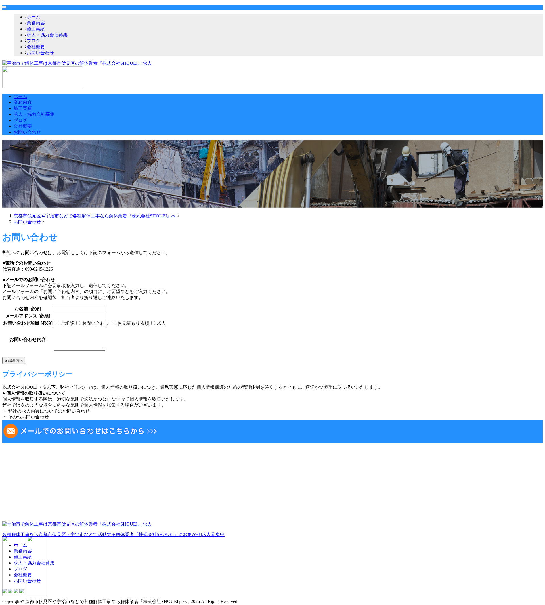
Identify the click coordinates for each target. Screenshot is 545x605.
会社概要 (36, 46)
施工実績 (36, 28)
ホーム (33, 16)
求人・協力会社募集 (47, 34)
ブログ (33, 40)
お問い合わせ (40, 52)
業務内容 (36, 22)
